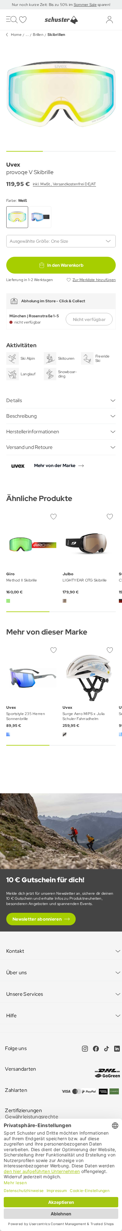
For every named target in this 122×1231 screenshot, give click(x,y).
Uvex (13, 164)
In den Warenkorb (65, 265)
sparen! (103, 4)
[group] (61, 93)
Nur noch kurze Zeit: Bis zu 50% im (43, 4)
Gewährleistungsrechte (31, 1116)
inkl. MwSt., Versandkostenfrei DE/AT (64, 184)
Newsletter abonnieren (37, 919)
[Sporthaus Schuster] (61, 20)
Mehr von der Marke (54, 465)
